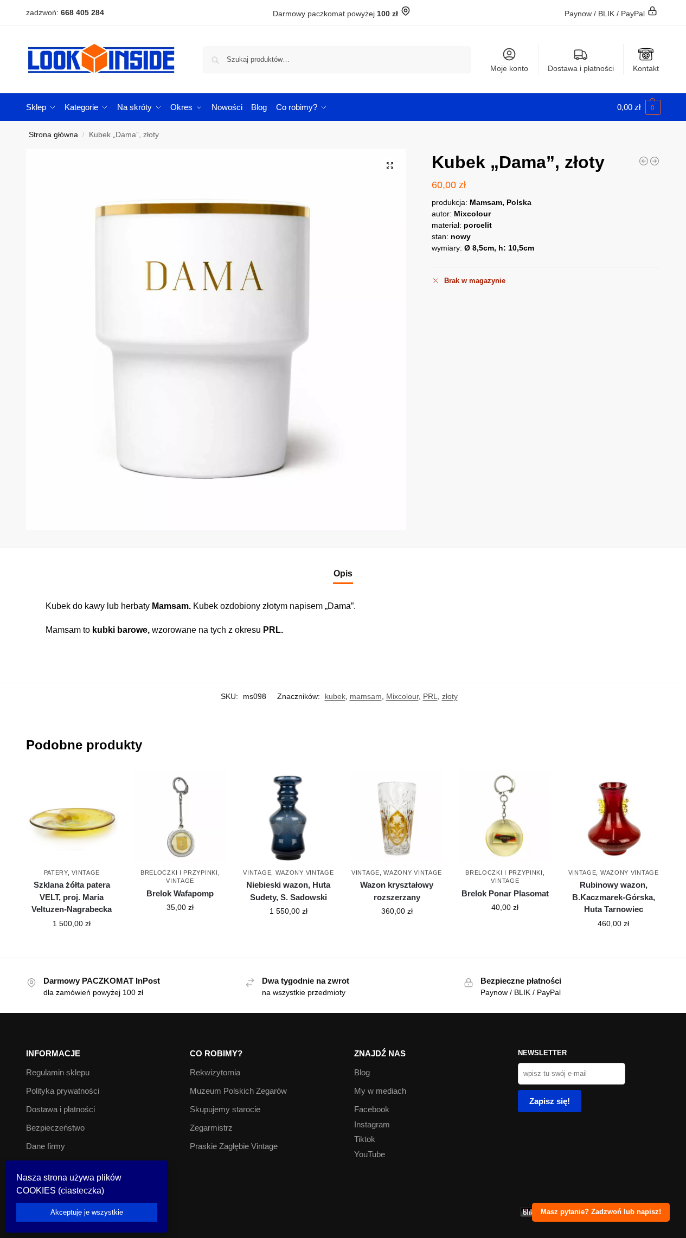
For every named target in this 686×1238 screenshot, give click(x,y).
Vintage (86, 872)
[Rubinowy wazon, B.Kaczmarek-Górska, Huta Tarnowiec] (613, 816)
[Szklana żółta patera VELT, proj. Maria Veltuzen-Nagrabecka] (72, 816)
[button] (639, 107)
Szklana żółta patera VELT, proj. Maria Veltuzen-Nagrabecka (71, 897)
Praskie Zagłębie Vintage (234, 1146)
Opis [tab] (343, 573)
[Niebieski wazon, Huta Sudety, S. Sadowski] (288, 816)
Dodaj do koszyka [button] (72, 946)
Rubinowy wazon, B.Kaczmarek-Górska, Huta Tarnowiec (613, 897)
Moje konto (509, 68)
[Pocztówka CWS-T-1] (643, 161)
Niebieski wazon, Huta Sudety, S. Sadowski (288, 891)
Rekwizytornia (215, 1072)
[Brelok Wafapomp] (180, 816)
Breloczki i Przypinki (179, 872)
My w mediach (380, 1090)
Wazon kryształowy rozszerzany (396, 891)
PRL (430, 696)
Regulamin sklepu (57, 1072)
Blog (362, 1072)
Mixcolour (402, 696)
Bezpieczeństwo (55, 1127)
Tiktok (364, 1139)
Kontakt (646, 68)
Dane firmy (45, 1146)
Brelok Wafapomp (180, 893)
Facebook (371, 1109)
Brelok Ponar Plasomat (505, 893)
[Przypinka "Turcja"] (654, 161)
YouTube (369, 1154)
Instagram (372, 1124)
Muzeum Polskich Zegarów (238, 1090)
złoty (450, 696)
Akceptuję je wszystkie (86, 1212)
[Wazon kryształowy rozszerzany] (397, 816)
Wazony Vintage (304, 872)
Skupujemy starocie (225, 1109)
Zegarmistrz (211, 1127)
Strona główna (53, 135)
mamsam (366, 696)
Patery (56, 872)
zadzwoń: (65, 12)
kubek (335, 696)
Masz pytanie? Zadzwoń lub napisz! (601, 1212)
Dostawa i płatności (581, 68)
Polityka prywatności (62, 1090)
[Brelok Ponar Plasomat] (505, 816)
